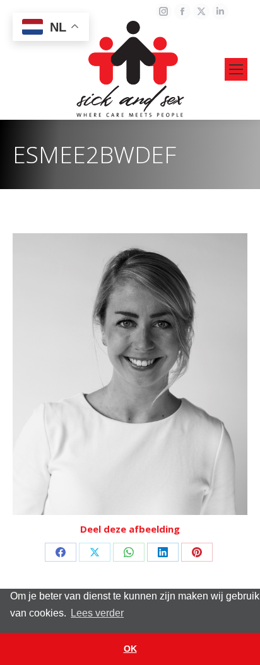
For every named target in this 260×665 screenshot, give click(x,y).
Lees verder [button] (97, 613)
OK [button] (130, 649)
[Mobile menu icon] (236, 69)
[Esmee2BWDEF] (130, 374)
